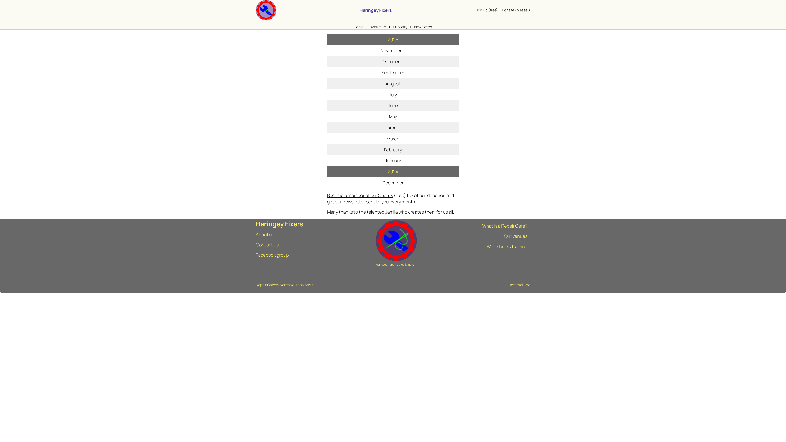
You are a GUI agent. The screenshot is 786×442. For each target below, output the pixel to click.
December (393, 183)
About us (265, 234)
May (393, 117)
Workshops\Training (507, 247)
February (393, 150)
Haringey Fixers (375, 10)
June (393, 106)
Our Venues (515, 236)
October (391, 62)
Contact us (267, 245)
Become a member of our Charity (360, 195)
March (393, 139)
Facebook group (272, 255)
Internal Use (520, 284)
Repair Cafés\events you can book (284, 284)
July (393, 95)
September (393, 73)
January (393, 161)
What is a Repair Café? (504, 226)
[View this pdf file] (403, 50)
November (391, 50)
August (393, 84)
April (393, 128)
